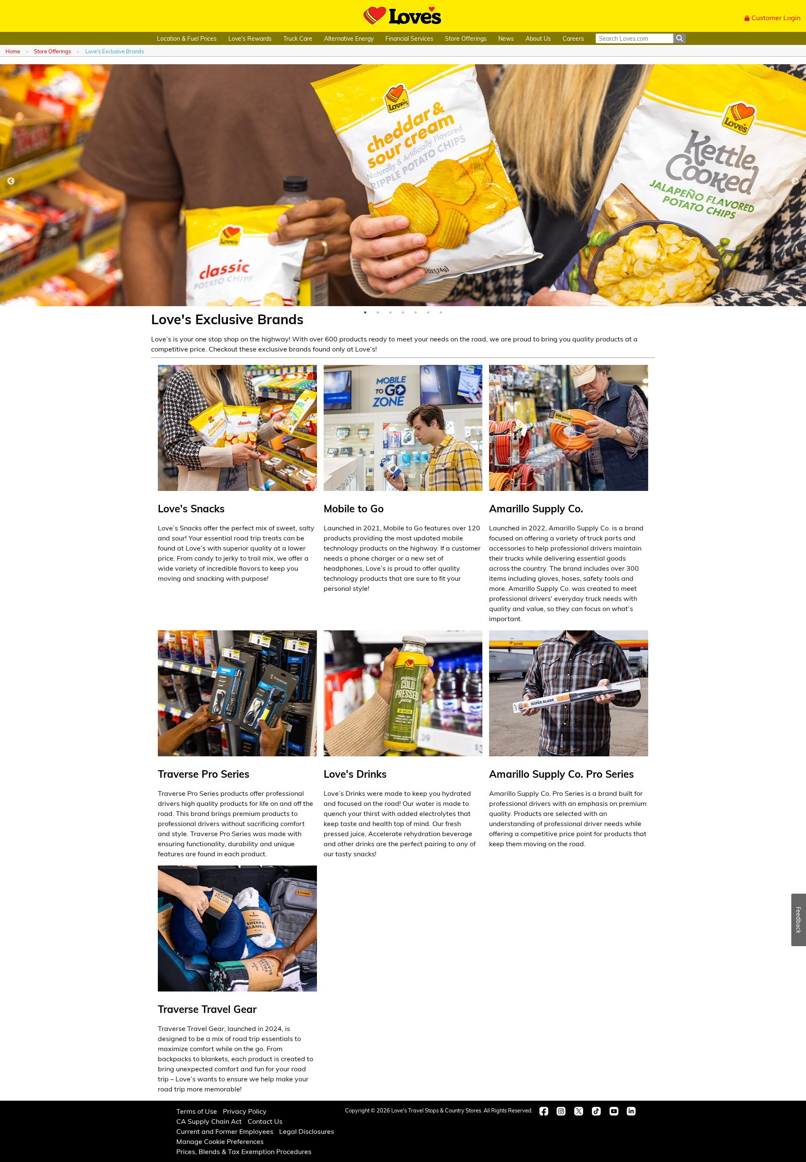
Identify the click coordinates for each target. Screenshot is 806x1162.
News (506, 38)
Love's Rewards (250, 38)
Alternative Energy (349, 38)
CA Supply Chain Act (209, 1121)
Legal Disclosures (306, 1131)
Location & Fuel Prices (187, 38)
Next (795, 181)
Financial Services (409, 38)
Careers (573, 38)
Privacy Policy (245, 1111)
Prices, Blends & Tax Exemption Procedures (243, 1151)
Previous (11, 181)
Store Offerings (466, 38)
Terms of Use (196, 1111)
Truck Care (297, 38)
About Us (538, 38)
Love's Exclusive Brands (114, 51)
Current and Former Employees (224, 1131)
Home (12, 51)
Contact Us (265, 1121)
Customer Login (776, 17)
